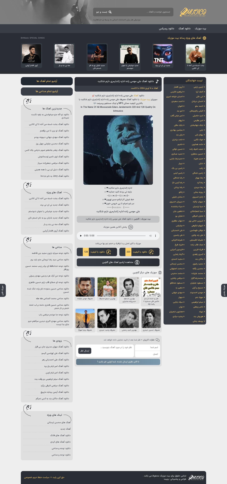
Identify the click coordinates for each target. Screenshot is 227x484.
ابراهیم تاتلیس (176, 91)
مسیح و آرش (197, 287)
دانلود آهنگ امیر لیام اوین (57, 372)
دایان (201, 163)
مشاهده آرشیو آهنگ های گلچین (117, 262)
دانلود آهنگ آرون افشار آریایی (56, 231)
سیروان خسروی (176, 201)
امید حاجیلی (198, 115)
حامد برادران (177, 139)
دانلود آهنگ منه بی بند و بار (56, 224)
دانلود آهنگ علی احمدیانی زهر (55, 359)
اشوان (180, 106)
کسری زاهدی (198, 254)
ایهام (181, 120)
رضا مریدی (198, 187)
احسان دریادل (197, 101)
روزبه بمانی (198, 192)
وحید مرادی (178, 316)
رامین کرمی (178, 173)
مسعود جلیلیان (196, 283)
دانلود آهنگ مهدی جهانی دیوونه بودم (51, 137)
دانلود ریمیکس (166, 29)
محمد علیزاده (197, 273)
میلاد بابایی (178, 302)
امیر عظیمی (198, 120)
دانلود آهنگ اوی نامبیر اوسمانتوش (53, 156)
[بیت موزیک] (193, 12)
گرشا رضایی (178, 254)
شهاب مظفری (177, 220)
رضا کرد (200, 182)
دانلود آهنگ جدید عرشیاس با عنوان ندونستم (49, 211)
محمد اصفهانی (176, 268)
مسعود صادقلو (176, 283)
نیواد (201, 311)
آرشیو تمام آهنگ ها (47, 81)
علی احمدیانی (177, 230)
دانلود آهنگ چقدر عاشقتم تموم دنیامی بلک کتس (47, 150)
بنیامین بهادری (176, 130)
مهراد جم (199, 297)
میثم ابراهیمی (197, 302)
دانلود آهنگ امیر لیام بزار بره (56, 366)
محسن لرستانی (176, 264)
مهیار (180, 297)
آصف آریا (199, 91)
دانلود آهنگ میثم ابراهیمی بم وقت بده (52, 379)
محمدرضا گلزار (197, 278)
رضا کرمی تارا (177, 182)
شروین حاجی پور (196, 220)
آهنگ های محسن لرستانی (59, 422)
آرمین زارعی (198, 87)
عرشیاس (179, 225)
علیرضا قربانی (177, 240)
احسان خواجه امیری (174, 96)
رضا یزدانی (178, 187)
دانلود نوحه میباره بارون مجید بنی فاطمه (50, 253)
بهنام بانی (199, 134)
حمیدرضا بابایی (176, 158)
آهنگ (135, 95)
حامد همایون (197, 144)
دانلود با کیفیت (136, 252)
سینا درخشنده (177, 206)
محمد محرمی (177, 273)
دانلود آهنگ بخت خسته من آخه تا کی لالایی (49, 124)
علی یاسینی (178, 235)
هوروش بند (198, 316)
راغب (201, 168)
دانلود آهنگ (185, 29)
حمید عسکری (177, 154)
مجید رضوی (198, 264)
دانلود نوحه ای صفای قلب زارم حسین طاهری (49, 282)
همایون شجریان (176, 311)
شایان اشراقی (197, 216)
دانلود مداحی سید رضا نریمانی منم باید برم (50, 259)
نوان (181, 307)
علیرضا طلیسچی (196, 240)
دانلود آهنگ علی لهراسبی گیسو (55, 353)
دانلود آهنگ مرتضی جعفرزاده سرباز (53, 163)
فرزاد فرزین (198, 249)
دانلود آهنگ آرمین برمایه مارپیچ (55, 392)
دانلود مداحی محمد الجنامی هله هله (52, 298)
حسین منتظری (197, 154)
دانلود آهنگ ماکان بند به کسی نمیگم (52, 398)
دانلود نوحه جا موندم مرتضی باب (54, 314)
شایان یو (179, 216)
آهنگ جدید (65, 429)
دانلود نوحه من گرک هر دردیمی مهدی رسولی (49, 276)
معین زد (179, 287)
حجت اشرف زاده (196, 149)
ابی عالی (199, 96)
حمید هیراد (198, 158)
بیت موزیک (200, 29)
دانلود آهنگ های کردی (60, 442)
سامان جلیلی (177, 197)
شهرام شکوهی (197, 225)
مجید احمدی (177, 259)
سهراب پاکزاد (198, 201)
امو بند (180, 111)
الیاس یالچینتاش (196, 111)
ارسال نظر (84, 350)
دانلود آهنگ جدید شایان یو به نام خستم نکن (48, 218)
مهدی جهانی (177, 292)
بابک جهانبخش (196, 125)
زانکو (181, 192)
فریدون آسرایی (176, 249)
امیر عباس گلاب (176, 115)
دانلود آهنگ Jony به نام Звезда (54, 176)
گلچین (136, 219)
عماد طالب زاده (197, 244)
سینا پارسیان (198, 206)
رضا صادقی (178, 177)
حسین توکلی (177, 149)
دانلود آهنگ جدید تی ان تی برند (54, 205)
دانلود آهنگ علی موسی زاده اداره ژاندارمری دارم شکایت (126, 81)
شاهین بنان (178, 211)
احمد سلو (199, 106)
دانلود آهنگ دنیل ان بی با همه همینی (52, 169)
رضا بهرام (199, 177)
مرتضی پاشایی (176, 278)
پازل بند (179, 134)
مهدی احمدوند (196, 292)
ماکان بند (199, 259)
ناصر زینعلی (198, 307)
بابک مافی (178, 125)
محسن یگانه (198, 268)
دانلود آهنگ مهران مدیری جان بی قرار (52, 346)
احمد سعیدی (177, 101)
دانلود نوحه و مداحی (61, 448)
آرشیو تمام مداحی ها (47, 91)
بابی (201, 130)
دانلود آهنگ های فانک (60, 435)
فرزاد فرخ (179, 244)
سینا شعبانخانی (196, 211)
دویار (181, 163)
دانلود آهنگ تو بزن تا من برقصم (54, 130)
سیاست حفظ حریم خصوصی (36, 477)
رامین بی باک (177, 168)
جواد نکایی (198, 139)
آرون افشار (178, 87)
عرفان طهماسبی (196, 230)
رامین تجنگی (197, 173)
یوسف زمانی (198, 321)
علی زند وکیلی (197, 235)
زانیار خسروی (197, 197)
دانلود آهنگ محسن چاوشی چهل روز (52, 143)
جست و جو (101, 12)
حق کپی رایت (58, 477)
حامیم (180, 144)
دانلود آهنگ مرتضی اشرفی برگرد (55, 385)
